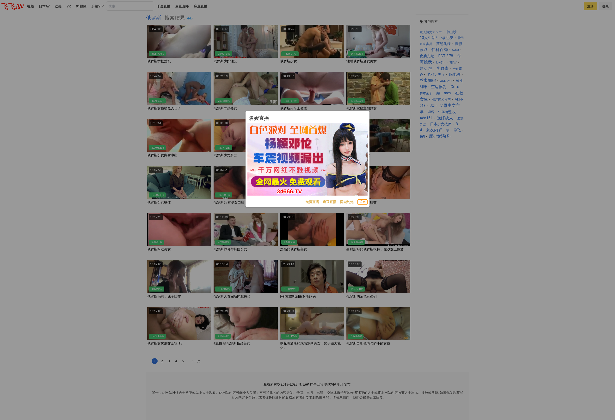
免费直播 (312, 202)
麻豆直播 (329, 202)
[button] (362, 202)
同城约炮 (347, 202)
